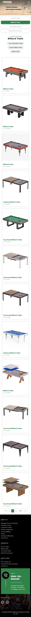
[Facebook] (2, 602)
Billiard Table (15, 22)
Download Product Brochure (9, 564)
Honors (3, 534)
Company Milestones (7, 536)
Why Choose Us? (6, 562)
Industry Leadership (6, 529)
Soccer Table (15, 18)
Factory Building (5, 532)
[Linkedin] (7, 602)
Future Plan (4, 538)
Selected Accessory (15, 31)
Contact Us (4, 566)
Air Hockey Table (15, 27)
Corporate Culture (6, 527)
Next (20, 511)
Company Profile (6, 525)
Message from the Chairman (9, 523)
